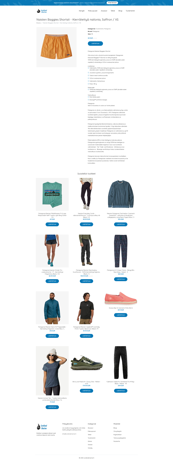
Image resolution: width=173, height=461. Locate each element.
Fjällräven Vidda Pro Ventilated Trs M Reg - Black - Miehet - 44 (121, 382)
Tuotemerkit (130, 11)
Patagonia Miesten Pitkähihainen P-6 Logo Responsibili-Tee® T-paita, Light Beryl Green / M (52, 215)
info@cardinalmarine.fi (69, 434)
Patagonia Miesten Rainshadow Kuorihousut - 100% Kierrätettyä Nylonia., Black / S (86, 272)
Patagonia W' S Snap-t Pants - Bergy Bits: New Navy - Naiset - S (120, 271)
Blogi (120, 11)
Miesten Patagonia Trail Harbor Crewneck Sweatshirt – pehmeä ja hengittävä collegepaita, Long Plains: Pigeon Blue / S (121, 215)
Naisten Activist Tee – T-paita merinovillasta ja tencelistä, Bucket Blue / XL (52, 399)
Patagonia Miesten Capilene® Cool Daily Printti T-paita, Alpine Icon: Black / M (86, 328)
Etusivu (38, 23)
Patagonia (107, 29)
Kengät (81, 11)
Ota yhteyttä (117, 431)
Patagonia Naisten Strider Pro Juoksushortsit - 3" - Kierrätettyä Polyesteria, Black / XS (52, 272)
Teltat (113, 11)
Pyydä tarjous (112, 2)
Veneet (90, 444)
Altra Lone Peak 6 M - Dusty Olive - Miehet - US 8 (86, 382)
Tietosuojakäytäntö (120, 438)
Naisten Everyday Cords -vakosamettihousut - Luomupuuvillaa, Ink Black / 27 (86, 215)
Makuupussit (92, 11)
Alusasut (104, 11)
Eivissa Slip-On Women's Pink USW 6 (121, 308)
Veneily (90, 448)
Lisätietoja (95, 43)
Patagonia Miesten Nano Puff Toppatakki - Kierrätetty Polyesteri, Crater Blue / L (52, 328)
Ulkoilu (90, 441)
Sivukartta (117, 441)
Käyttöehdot (117, 434)
